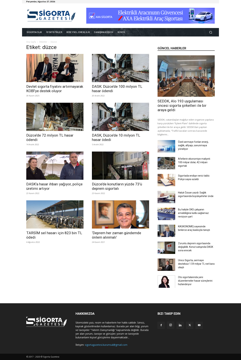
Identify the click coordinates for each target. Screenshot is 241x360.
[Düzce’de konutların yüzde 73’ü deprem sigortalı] (120, 166)
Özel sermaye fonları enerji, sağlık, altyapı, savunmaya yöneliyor (193, 145)
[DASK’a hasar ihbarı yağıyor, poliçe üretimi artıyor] (54, 166)
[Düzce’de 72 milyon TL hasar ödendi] (54, 117)
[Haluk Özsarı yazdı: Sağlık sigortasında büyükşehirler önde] (166, 197)
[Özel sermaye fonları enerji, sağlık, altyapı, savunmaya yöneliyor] (166, 146)
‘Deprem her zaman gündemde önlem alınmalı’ (116, 235)
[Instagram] (170, 325)
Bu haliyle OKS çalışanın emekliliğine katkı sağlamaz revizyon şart (193, 213)
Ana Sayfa (31, 41)
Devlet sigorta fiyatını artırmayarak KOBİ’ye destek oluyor (54, 88)
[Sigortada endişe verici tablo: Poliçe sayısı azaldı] (166, 180)
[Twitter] (189, 325)
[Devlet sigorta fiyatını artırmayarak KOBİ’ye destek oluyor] (54, 68)
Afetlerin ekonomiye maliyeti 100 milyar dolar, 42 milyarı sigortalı (194, 162)
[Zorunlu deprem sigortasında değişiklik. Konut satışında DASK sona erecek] (166, 248)
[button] (210, 32)
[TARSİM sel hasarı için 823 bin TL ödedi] (54, 214)
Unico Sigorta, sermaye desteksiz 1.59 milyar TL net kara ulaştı (196, 264)
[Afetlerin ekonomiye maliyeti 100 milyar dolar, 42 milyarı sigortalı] (166, 163)
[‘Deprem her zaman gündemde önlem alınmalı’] (120, 214)
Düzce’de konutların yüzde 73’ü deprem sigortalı (117, 186)
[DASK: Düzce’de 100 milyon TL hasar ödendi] (120, 68)
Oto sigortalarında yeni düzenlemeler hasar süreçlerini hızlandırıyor (195, 281)
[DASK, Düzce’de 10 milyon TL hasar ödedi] (120, 117)
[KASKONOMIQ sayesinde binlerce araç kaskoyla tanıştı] (166, 231)
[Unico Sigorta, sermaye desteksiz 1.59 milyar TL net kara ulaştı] (166, 265)
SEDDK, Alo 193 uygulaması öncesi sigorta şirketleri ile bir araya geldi (182, 105)
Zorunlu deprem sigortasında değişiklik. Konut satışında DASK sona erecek (195, 247)
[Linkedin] (180, 325)
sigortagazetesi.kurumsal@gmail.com (106, 344)
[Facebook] (161, 325)
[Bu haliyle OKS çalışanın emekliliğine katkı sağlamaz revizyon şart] (166, 214)
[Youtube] (199, 325)
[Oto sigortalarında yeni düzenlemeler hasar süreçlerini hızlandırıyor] (166, 281)
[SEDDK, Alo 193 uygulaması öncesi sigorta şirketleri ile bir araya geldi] (186, 76)
